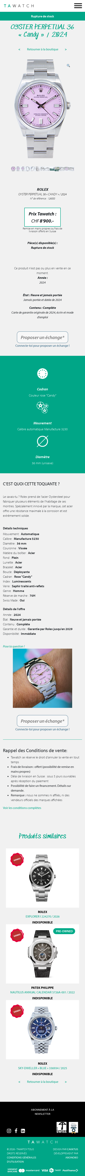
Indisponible (42, 922)
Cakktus (72, 1149)
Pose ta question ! (14, 646)
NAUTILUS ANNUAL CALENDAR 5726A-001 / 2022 (42, 992)
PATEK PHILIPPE (42, 988)
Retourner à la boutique (43, 49)
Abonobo (71, 1157)
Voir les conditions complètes (22, 808)
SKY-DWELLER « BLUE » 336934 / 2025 (42, 1068)
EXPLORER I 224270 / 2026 (43, 916)
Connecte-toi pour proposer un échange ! (42, 346)
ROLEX (42, 912)
